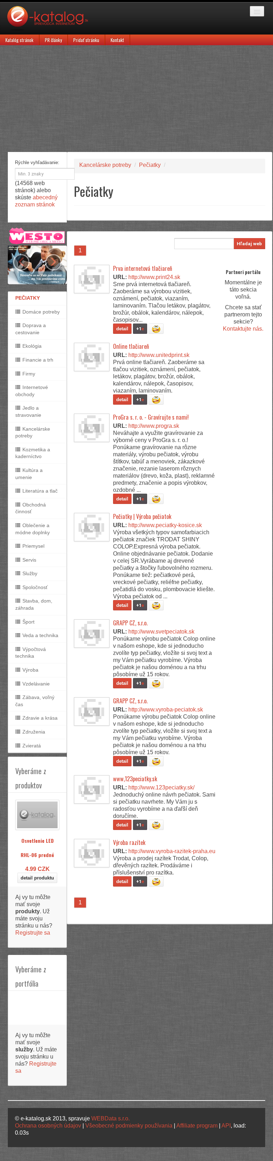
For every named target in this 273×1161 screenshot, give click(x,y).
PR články (53, 39)
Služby (29, 573)
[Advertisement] (136, 98)
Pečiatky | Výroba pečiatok (142, 516)
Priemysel (32, 546)
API (226, 1126)
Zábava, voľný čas (34, 700)
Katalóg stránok (19, 39)
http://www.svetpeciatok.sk (161, 632)
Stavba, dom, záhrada (33, 604)
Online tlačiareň (131, 346)
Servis (28, 560)
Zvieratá (31, 745)
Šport (27, 622)
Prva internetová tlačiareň (142, 268)
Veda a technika (39, 635)
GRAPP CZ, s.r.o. (130, 623)
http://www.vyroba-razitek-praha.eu (171, 851)
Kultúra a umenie (29, 473)
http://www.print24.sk (154, 277)
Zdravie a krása (39, 718)
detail (122, 328)
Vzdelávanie (35, 684)
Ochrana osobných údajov (48, 1126)
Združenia (33, 732)
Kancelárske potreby (32, 432)
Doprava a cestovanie (30, 328)
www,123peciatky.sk (135, 778)
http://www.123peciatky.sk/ (161, 787)
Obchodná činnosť (30, 508)
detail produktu (37, 878)
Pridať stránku (86, 39)
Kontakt (117, 39)
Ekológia (31, 346)
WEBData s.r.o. (110, 1118)
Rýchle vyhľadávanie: (37, 162)
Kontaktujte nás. (243, 329)
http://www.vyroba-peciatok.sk (165, 709)
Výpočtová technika (30, 652)
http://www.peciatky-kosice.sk (165, 525)
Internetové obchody (31, 390)
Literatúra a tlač (39, 491)
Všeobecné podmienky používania (128, 1126)
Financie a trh (37, 360)
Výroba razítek (129, 842)
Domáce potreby (40, 312)
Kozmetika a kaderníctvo (32, 453)
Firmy (28, 374)
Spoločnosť (34, 587)
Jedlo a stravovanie (28, 411)
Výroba (29, 670)
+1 (140, 328)
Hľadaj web (249, 243)
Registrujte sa (32, 933)
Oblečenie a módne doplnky (32, 528)
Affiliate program (197, 1126)
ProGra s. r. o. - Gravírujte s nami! (151, 417)
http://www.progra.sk (153, 426)
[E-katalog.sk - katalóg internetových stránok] (51, 20)
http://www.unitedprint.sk (158, 355)
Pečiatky (150, 165)
